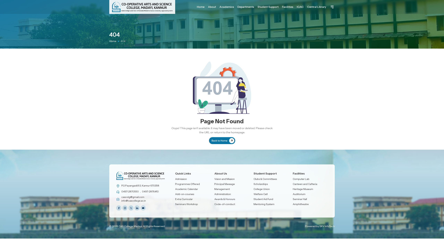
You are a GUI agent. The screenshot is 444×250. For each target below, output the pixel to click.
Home (112, 41)
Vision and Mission (224, 179)
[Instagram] (124, 208)
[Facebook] (118, 208)
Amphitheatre (301, 204)
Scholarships (261, 184)
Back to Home (219, 140)
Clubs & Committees (265, 179)
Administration (222, 194)
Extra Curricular (184, 199)
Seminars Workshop (186, 204)
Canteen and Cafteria (305, 184)
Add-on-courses (184, 194)
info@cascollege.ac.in (133, 200)
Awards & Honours (224, 199)
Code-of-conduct (224, 204)
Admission (181, 179)
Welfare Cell (261, 194)
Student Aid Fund (263, 199)
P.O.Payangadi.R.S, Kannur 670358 (140, 185)
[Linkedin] (137, 208)
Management (222, 189)
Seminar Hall (300, 199)
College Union (262, 189)
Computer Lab (301, 179)
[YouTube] (143, 208)
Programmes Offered (187, 184)
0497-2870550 (130, 191)
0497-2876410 (150, 191)
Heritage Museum (303, 189)
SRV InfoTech (327, 226)
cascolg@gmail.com (132, 197)
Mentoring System (264, 204)
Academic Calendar (186, 189)
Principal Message (224, 184)
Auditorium (299, 194)
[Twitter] (131, 208)
